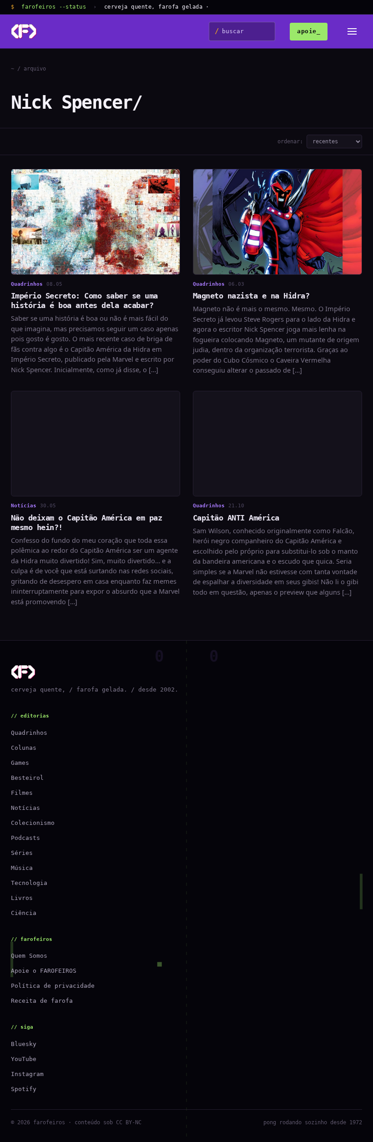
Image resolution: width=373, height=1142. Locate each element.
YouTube (23, 1059)
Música (22, 867)
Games (20, 762)
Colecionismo (33, 822)
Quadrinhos (29, 732)
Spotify (23, 1089)
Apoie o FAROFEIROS (43, 970)
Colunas (23, 747)
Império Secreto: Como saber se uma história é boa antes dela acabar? (84, 300)
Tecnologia (29, 882)
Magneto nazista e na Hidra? (251, 295)
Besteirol (27, 777)
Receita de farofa (42, 1000)
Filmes (22, 792)
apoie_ (308, 31)
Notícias (25, 807)
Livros (22, 897)
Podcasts (25, 837)
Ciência (23, 913)
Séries (22, 852)
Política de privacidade (53, 985)
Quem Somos (29, 955)
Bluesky (23, 1044)
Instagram (27, 1074)
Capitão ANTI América (236, 517)
